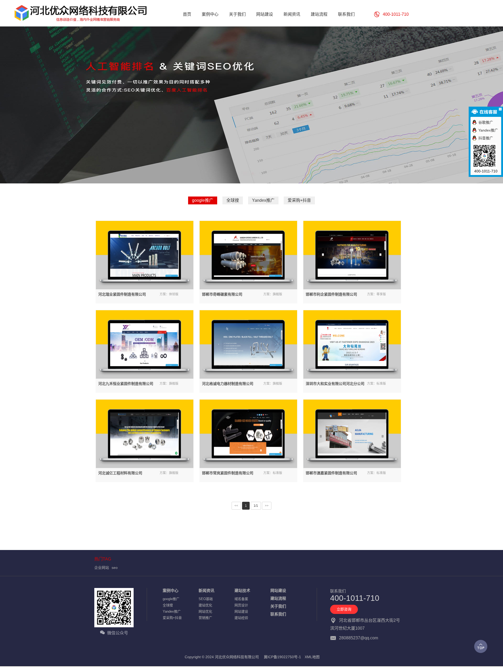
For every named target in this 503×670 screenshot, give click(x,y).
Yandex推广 (263, 200)
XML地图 (312, 657)
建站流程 (278, 598)
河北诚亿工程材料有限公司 (120, 473)
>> (267, 506)
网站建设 (241, 611)
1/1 (256, 506)
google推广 (202, 200)
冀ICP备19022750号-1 (282, 657)
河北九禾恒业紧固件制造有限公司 (125, 384)
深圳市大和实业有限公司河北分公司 (335, 384)
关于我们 (278, 606)
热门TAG (102, 559)
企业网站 (101, 567)
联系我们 (278, 614)
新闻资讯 (206, 590)
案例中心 (170, 590)
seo (115, 567)
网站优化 (205, 611)
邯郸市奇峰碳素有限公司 (222, 294)
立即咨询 (344, 609)
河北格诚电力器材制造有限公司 (227, 384)
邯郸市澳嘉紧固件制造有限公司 (331, 473)
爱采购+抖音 (299, 200)
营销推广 (205, 618)
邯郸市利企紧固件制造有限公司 (331, 294)
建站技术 (242, 590)
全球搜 (232, 200)
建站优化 (205, 605)
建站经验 (241, 618)
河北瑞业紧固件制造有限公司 (122, 294)
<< (236, 506)
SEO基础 (206, 599)
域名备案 (241, 599)
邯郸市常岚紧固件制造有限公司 (227, 473)
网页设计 (241, 605)
